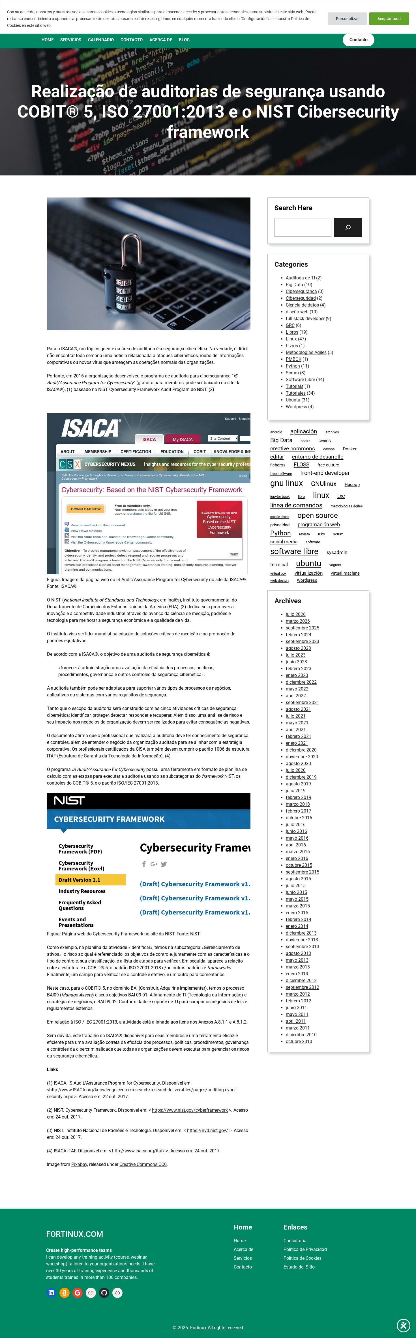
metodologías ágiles (347, 506)
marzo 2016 (298, 851)
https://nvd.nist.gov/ (207, 1130)
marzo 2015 (298, 906)
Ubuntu (293, 400)
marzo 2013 (298, 967)
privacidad (280, 524)
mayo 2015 (297, 899)
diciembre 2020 (301, 750)
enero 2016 (297, 858)
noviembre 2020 (302, 756)
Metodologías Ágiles (306, 352)
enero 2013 (297, 973)
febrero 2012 (298, 1001)
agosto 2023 (298, 648)
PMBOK (293, 359)
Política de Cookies (302, 1258)
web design (279, 580)
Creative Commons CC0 (143, 1164)
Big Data (294, 284)
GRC (290, 325)
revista (304, 534)
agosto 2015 (298, 878)
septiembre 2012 (302, 987)
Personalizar (347, 18)
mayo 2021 (297, 723)
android (276, 432)
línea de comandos (296, 505)
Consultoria (295, 1240)
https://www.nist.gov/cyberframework (190, 1110)
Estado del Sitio (299, 1267)
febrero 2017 (298, 811)
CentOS (325, 441)
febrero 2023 (298, 668)
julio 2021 (296, 716)
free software (281, 474)
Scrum (292, 372)
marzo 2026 (298, 621)
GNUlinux (323, 483)
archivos (332, 432)
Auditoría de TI (300, 278)
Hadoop (352, 484)
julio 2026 (296, 614)
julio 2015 (296, 885)
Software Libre (300, 379)
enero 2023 (297, 675)
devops (329, 449)
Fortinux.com (74, 1234)
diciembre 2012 (301, 980)
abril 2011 (296, 1021)
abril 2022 (296, 695)
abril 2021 (296, 729)
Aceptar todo (389, 18)
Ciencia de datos (302, 305)
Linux (291, 339)
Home (240, 1240)
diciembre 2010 (301, 1034)
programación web (319, 524)
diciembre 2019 (301, 777)
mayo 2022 (297, 689)
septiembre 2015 (302, 872)
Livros (292, 345)
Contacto (243, 1267)
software (313, 542)
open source (317, 515)
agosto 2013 (298, 953)
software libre (294, 551)
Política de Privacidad (305, 1249)
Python (293, 366)
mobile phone (279, 517)
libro (301, 496)
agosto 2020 (298, 763)
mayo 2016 (297, 838)
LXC (341, 496)
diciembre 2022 (301, 682)
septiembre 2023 (302, 641)
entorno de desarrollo (318, 456)
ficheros (278, 465)
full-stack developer (305, 318)
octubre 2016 (299, 817)
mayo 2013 (297, 960)
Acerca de (243, 1249)
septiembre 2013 (302, 946)
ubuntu (308, 563)
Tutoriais (294, 386)
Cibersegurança (301, 291)
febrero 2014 (298, 919)
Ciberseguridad (301, 298)
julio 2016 (296, 824)
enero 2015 (297, 912)
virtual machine (345, 573)
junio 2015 (296, 892)
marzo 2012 (298, 994)
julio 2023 (296, 655)
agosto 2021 (298, 709)
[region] (208, 17)
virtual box (278, 573)
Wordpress (296, 406)
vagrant (335, 565)
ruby (321, 534)
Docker (350, 448)
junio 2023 (296, 661)
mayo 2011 (297, 1014)
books (305, 441)
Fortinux (198, 1327)
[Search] (348, 227)
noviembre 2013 (302, 939)
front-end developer (325, 473)
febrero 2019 (298, 797)
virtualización (309, 573)
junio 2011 (296, 1007)
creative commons (292, 448)
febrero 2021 (298, 736)
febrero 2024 (298, 634)
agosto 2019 (298, 784)
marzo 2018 (298, 804)
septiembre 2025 (302, 628)
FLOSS (301, 464)
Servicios (243, 1258)
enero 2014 (297, 926)
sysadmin (337, 552)
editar (277, 456)
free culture (328, 465)
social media (283, 541)
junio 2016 (296, 831)
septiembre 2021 (302, 702)
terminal (279, 564)
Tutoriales (296, 393)
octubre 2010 (299, 1041)
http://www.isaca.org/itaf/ (138, 1151)
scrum (338, 534)
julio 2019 (296, 790)
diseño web (297, 311)
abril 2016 (296, 845)
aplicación (303, 431)
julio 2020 (296, 770)
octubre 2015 (299, 865)
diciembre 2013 (301, 933)
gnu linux (286, 483)
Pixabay (79, 1164)
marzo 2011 (298, 1028)
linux (321, 495)
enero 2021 (297, 743)
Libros (292, 332)
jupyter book (280, 496)
